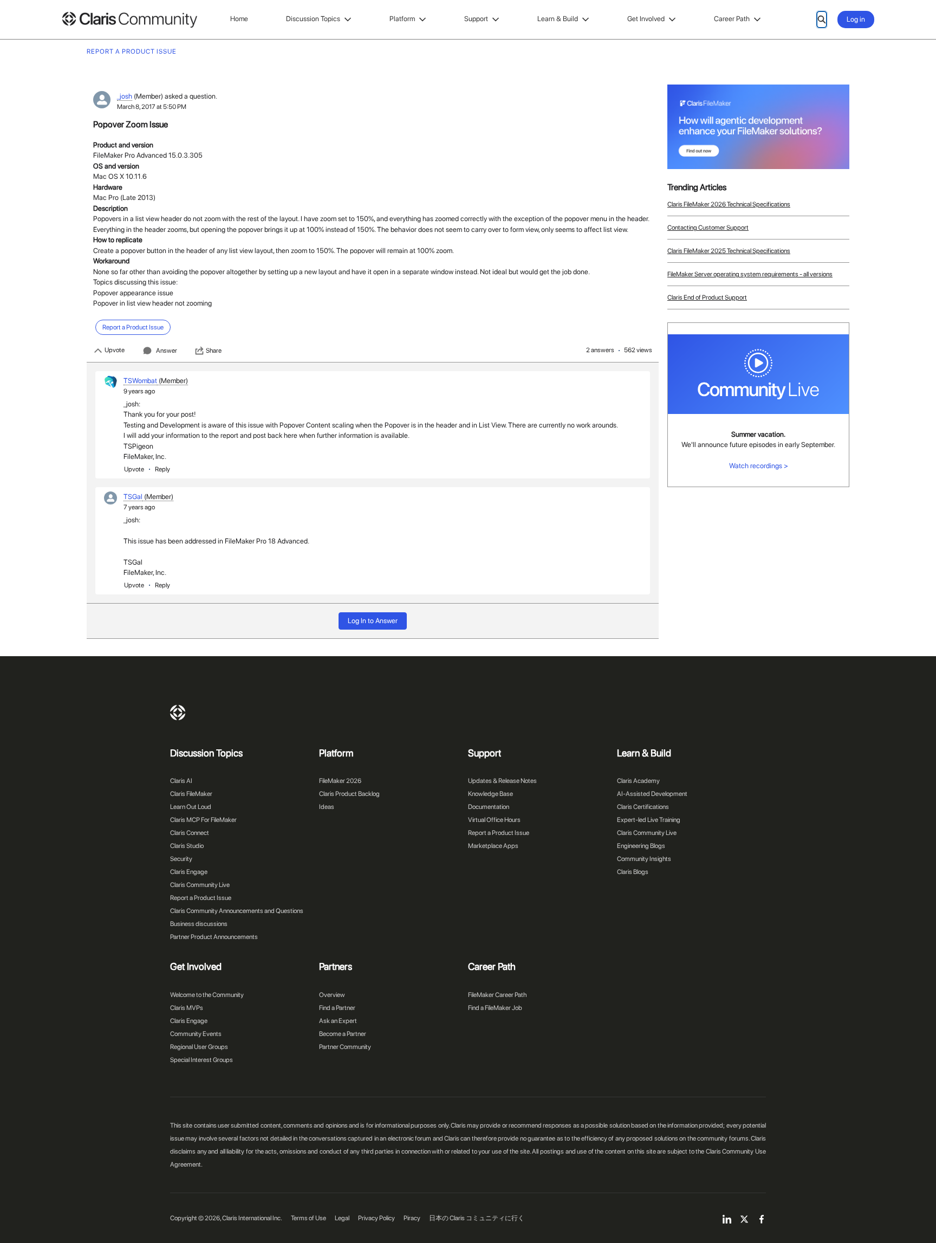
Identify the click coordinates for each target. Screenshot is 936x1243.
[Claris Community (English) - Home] (129, 20)
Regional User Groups (199, 1047)
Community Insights (644, 859)
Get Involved (646, 19)
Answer (166, 350)
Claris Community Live (200, 885)
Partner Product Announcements (214, 937)
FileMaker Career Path (497, 995)
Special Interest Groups (201, 1060)
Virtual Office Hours (494, 820)
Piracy (412, 1218)
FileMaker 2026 (340, 781)
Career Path (732, 19)
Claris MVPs (186, 1008)
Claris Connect (189, 833)
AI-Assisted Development (652, 794)
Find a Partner (337, 1008)
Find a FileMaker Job (495, 1008)
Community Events (196, 1034)
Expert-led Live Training (648, 820)
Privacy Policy (376, 1218)
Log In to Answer (373, 621)
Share (214, 350)
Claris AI (181, 781)
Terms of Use (308, 1218)
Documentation (488, 807)
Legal (342, 1218)
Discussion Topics (313, 19)
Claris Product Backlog (349, 794)
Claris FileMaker (191, 794)
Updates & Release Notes (502, 781)
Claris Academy (638, 781)
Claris (177, 712)
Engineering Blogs (641, 846)
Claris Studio (187, 846)
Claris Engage (188, 872)
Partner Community (345, 1047)
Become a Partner (342, 1034)
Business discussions (198, 924)
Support (476, 19)
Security (181, 859)
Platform (402, 19)
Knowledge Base (490, 794)
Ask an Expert (338, 1021)
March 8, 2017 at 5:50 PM (151, 107)
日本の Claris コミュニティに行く (476, 1218)
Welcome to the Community (207, 995)
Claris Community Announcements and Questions (236, 911)
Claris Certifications (643, 807)
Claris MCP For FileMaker (203, 820)
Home (239, 19)
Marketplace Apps (493, 846)
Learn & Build (557, 19)
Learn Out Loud (190, 807)
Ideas (326, 807)
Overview (332, 995)
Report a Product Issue (200, 898)
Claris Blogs (632, 872)
